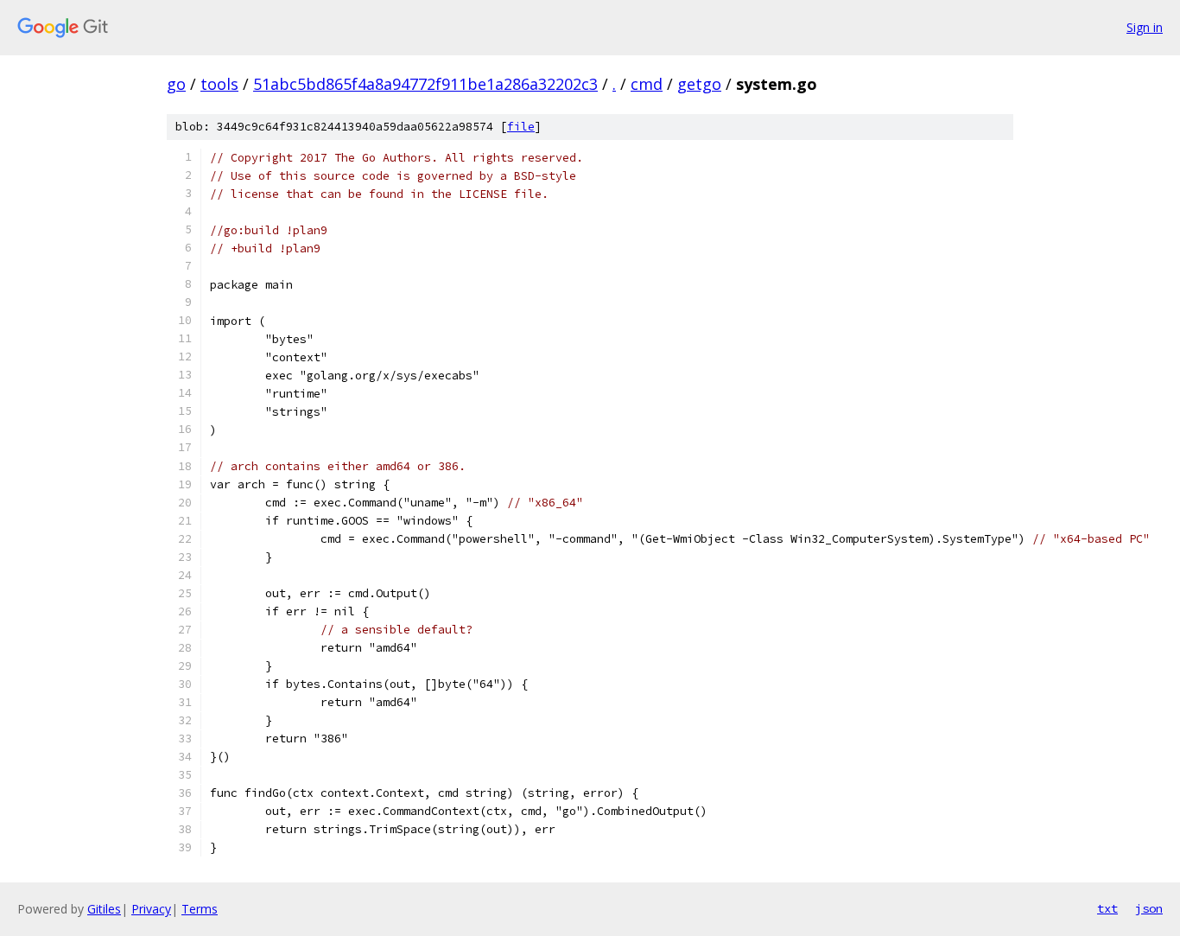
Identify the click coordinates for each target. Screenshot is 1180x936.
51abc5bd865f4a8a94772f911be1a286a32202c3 (425, 83)
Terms (199, 909)
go (176, 83)
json (1149, 908)
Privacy (151, 909)
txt (1107, 908)
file (521, 126)
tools (219, 83)
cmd (647, 83)
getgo (699, 83)
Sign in (1144, 27)
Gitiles (104, 909)
